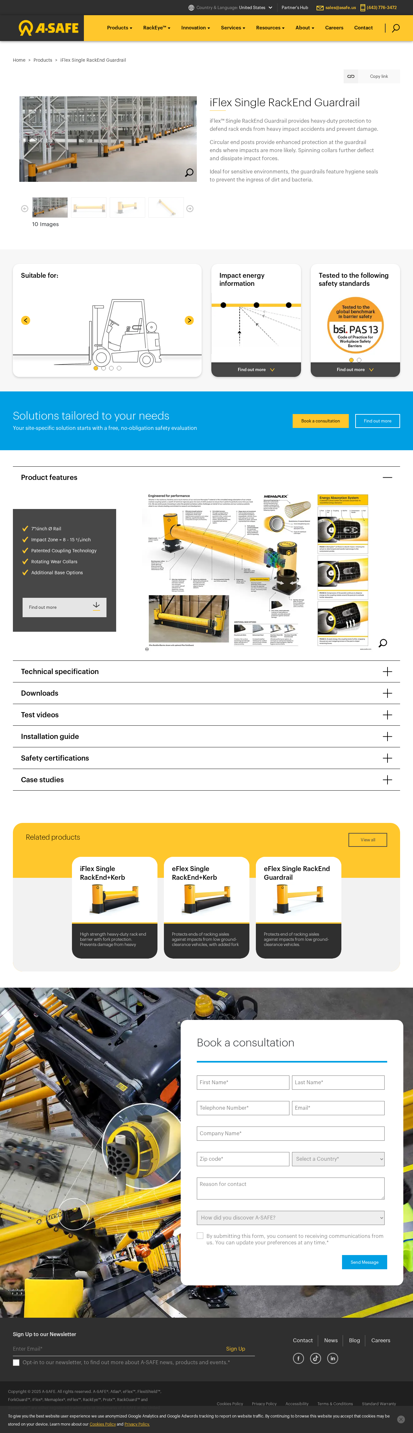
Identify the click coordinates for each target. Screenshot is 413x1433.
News (331, 1340)
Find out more (377, 421)
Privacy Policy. (137, 1424)
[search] (392, 28)
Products (43, 60)
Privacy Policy (264, 1404)
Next (190, 209)
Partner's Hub (295, 7)
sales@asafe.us (341, 7)
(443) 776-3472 (382, 7)
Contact (363, 28)
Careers (334, 28)
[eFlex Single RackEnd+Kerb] (206, 891)
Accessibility (297, 1404)
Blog (354, 1340)
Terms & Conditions (335, 1404)
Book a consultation (320, 421)
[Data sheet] (64, 607)
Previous (24, 209)
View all (368, 840)
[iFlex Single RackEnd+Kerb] (114, 891)
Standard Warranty (379, 1404)
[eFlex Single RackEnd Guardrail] (298, 891)
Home (19, 60)
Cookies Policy (230, 1404)
